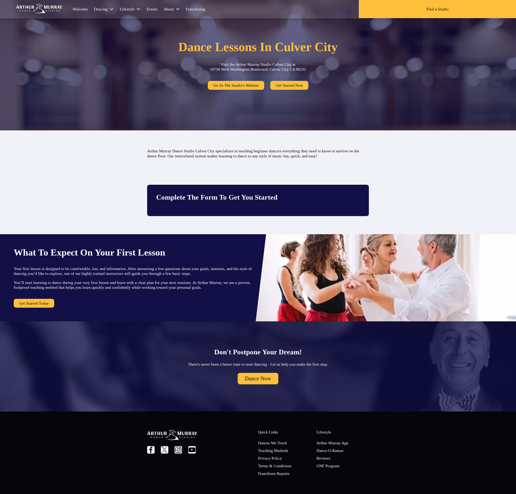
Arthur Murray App (332, 443)
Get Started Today (34, 303)
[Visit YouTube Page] (192, 450)
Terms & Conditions (274, 466)
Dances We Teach (272, 443)
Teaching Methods (273, 450)
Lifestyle (127, 9)
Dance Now (258, 378)
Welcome (80, 9)
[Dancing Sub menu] (112, 9)
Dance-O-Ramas (329, 450)
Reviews (323, 458)
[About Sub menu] (178, 9)
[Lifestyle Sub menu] (138, 9)
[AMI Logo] (39, 9)
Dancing (101, 9)
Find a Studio (437, 9)
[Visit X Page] (164, 450)
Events (152, 9)
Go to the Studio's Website (236, 85)
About (169, 9)
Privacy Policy (270, 458)
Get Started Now (289, 85)
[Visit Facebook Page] (151, 450)
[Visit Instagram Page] (178, 450)
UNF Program (327, 466)
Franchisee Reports (273, 473)
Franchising (195, 9)
